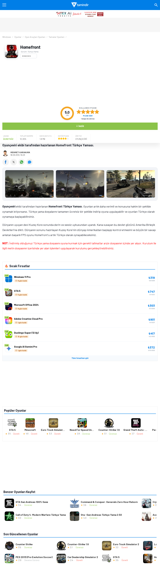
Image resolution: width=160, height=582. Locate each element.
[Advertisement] (80, 82)
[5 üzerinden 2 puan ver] (83, 112)
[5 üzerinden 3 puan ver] (88, 112)
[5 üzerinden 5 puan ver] (97, 112)
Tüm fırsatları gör (80, 358)
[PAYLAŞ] (6, 164)
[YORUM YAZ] (30, 164)
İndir (80, 125)
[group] (80, 185)
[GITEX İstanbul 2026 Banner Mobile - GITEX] (80, 14)
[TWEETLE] (14, 164)
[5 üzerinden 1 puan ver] (79, 112)
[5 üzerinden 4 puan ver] (92, 112)
